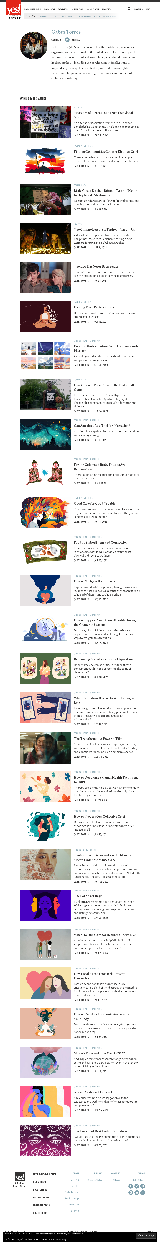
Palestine (67, 16)
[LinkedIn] (136, 1192)
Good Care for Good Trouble (95, 503)
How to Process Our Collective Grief (99, 816)
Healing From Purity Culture (94, 307)
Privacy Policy (74, 1204)
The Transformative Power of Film (98, 739)
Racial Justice (49, 9)
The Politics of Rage (88, 896)
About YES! (75, 1179)
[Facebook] (130, 1186)
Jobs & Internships (72, 1198)
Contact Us (75, 1210)
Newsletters (106, 9)
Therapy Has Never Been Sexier (96, 266)
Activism (78, 107)
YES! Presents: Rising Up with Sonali (98, 16)
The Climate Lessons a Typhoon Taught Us (104, 229)
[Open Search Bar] (129, 9)
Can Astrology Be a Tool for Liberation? (102, 426)
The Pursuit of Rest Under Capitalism (100, 1131)
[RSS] (142, 1192)
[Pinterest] (130, 1192)
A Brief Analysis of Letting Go (94, 1092)
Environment (80, 224)
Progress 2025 (48, 16)
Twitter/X (75, 39)
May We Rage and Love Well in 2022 (99, 1053)
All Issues (116, 1179)
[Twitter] (136, 1186)
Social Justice (81, 185)
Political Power (78, 9)
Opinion (77, 340)
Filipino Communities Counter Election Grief (106, 151)
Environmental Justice (32, 9)
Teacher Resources (72, 1192)
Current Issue (40, 1212)
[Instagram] (142, 1186)
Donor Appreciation (95, 1179)
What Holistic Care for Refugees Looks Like (105, 935)
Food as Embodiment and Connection (101, 542)
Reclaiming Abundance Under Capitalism (103, 659)
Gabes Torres (81, 135)
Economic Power (93, 9)
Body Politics (63, 9)
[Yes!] (13, 8)
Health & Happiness (83, 146)
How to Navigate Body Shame (94, 581)
